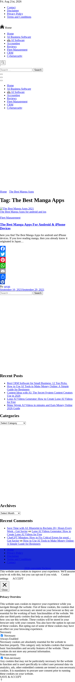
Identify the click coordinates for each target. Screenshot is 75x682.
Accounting (13, 43)
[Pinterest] (37, 260)
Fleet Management (17, 49)
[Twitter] (37, 254)
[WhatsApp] (37, 265)
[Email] (37, 271)
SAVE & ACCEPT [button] (10, 676)
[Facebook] (37, 248)
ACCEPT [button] (18, 578)
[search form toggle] (3, 62)
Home (10, 33)
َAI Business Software (19, 36)
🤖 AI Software (16, 40)
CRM (10, 52)
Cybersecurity (14, 55)
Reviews (12, 46)
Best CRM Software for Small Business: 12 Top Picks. (37, 383)
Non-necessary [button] (8, 654)
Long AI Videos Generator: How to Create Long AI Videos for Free (39, 533)
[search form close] (1, 74)
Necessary (10, 635)
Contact (11, 7)
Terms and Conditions (19, 16)
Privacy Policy (15, 13)
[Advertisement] (37, 150)
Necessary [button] (5, 632)
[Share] (37, 276)
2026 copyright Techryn (37, 568)
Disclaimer (13, 10)
